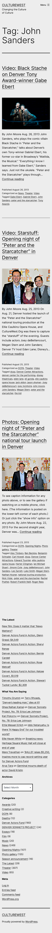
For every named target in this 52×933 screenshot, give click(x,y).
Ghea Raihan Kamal (13, 707)
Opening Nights (33, 546)
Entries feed (9, 890)
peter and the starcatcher (24, 200)
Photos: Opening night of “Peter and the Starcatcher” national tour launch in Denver (24, 434)
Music (5, 840)
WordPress (31, 921)
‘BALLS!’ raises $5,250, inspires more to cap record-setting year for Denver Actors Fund (26, 756)
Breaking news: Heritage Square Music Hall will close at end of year (24, 743)
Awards (6, 804)
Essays (6, 831)
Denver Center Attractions (30, 371)
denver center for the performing (18, 375)
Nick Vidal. (7, 578)
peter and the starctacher (27, 578)
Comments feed (11, 894)
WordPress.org (10, 899)
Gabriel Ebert (30, 196)
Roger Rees (38, 581)
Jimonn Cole (15, 567)
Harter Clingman (24, 564)
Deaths (6, 818)
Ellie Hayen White (11, 738)
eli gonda (29, 378)
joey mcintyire (25, 386)
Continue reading (13, 179)
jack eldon (21, 382)
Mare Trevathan (11, 752)
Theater (29, 193)
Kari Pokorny (9, 716)
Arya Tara (7, 765)
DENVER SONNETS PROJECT (19, 827)
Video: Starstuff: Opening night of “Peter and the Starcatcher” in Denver (21, 245)
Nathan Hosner (9, 574)
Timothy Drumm (11, 698)
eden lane (18, 378)
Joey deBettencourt (33, 567)
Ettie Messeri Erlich (12, 725)
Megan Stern (23, 389)
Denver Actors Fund (13, 822)
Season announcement (15, 859)
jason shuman (34, 382)
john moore (39, 386)
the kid (18, 393)
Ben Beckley (31, 553)
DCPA (21, 368)
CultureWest (13, 5)
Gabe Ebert (16, 196)
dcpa (12, 371)
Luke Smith (29, 571)
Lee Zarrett (17, 571)
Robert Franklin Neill (20, 581)
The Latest (8, 863)
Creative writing (11, 809)
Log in (5, 885)
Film (4, 836)
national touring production (32, 574)
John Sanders (9, 389)
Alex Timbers (16, 553)
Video (37, 193)
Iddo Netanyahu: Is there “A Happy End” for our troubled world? (25, 729)
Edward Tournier (22, 560)
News (21, 193)
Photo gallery (9, 854)
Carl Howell (18, 556)
